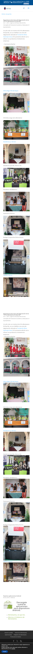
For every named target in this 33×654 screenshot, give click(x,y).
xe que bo (8, 14)
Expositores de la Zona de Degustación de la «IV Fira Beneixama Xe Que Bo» (16, 20)
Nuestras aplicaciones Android (12, 596)
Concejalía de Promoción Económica (12, 25)
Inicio (3, 14)
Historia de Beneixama (21, 632)
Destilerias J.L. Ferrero (9, 142)
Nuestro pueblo (9, 632)
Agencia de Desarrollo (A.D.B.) (18, 23)
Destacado (25, 25)
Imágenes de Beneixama (20, 634)
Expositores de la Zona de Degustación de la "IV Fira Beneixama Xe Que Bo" (16, 314)
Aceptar (4, 651)
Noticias (13, 597)
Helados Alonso (7, 275)
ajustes (13, 648)
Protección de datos (15, 636)
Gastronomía (8, 634)
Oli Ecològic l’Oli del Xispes (10, 91)
